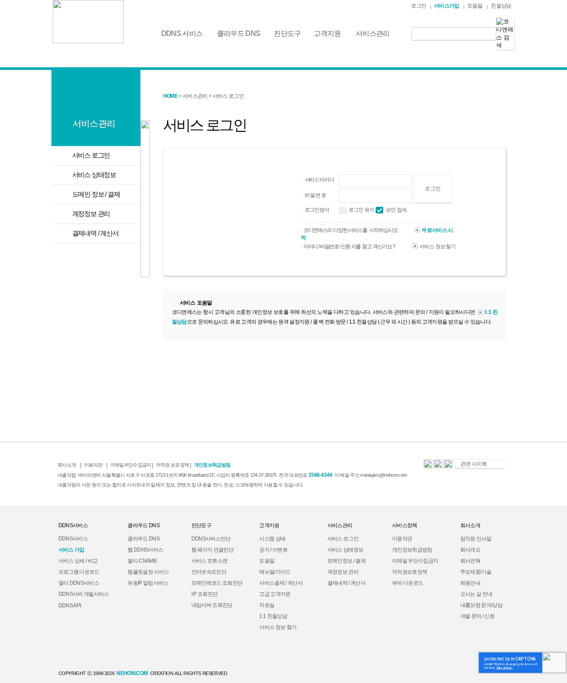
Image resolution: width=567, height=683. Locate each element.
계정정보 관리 (342, 572)
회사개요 (470, 550)
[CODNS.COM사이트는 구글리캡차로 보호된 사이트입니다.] (554, 662)
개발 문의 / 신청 (477, 616)
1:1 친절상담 (273, 616)
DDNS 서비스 (182, 33)
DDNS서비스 (73, 539)
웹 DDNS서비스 (145, 550)
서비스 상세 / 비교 (78, 561)
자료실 (266, 605)
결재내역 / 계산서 (346, 583)
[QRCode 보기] (427, 466)
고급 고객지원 (274, 594)
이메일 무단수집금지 (415, 561)
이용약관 (402, 539)
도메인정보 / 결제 (346, 561)
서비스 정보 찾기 (277, 627)
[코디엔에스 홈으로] (88, 21)
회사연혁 (470, 561)
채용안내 (470, 583)
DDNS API (69, 605)
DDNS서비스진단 (211, 539)
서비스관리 (373, 33)
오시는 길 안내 (476, 594)
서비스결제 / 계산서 (281, 583)
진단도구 (287, 33)
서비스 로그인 (342, 539)
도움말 (474, 6)
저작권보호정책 (409, 572)
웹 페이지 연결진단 (212, 550)
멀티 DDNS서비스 (78, 583)
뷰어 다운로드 (407, 583)
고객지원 (327, 33)
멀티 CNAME (142, 561)
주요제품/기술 (475, 572)
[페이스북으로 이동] (438, 466)
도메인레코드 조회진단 (217, 583)
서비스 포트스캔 (209, 561)
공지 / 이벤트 (273, 550)
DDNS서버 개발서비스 (83, 594)
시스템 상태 (272, 539)
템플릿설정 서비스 (148, 572)
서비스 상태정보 (345, 550)
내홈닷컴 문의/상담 (481, 605)
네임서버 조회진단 (212, 605)
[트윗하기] (448, 466)
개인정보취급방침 (412, 550)
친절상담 (501, 6)
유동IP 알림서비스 (148, 583)
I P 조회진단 (204, 594)
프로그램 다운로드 (79, 572)
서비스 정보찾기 (437, 246)
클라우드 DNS (238, 33)
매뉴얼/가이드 (274, 572)
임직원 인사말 (475, 539)
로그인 (418, 6)
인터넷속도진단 (208, 572)
